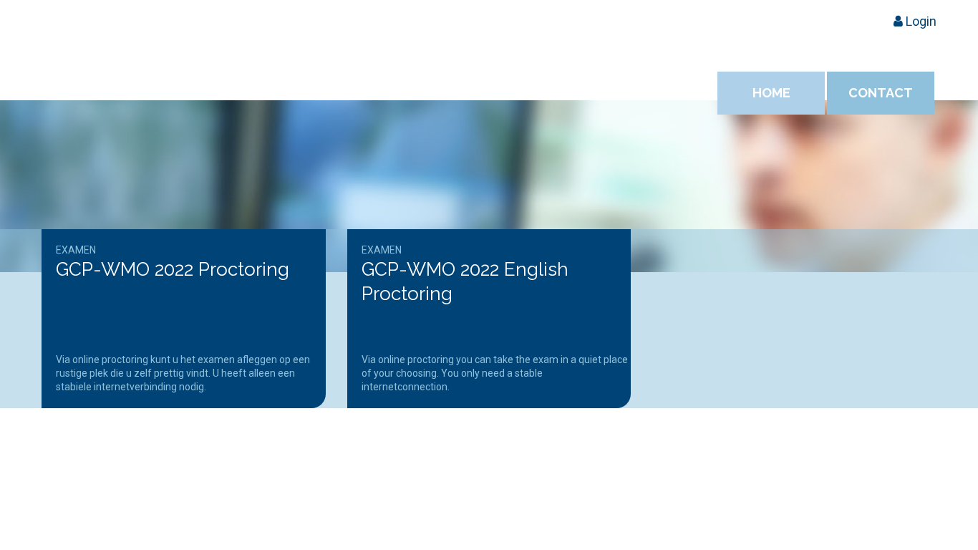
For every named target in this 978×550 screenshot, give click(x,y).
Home (771, 92)
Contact (880, 92)
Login (919, 21)
